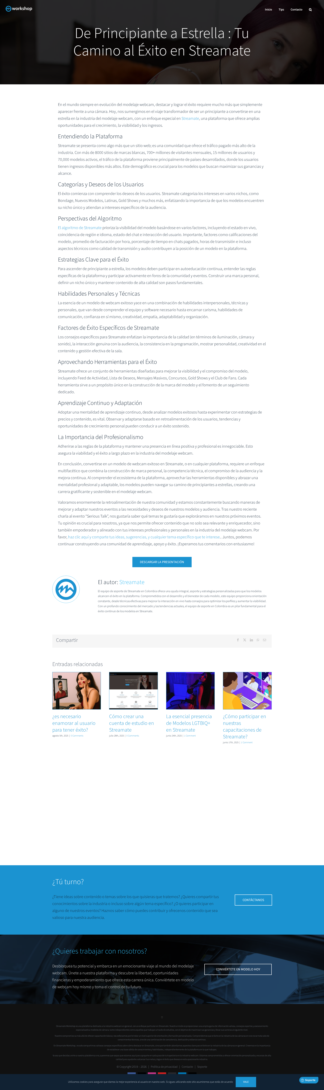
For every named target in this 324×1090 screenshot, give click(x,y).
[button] (310, 9)
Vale (246, 1082)
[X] (244, 640)
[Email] (264, 640)
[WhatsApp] (258, 640)
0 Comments (77, 735)
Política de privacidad (164, 1067)
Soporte (202, 1067)
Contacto (187, 1067)
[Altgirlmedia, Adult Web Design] (162, 1019)
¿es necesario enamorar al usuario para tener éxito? (76, 690)
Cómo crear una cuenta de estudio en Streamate (133, 690)
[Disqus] (162, 800)
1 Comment (190, 735)
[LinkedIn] (251, 640)
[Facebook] (238, 640)
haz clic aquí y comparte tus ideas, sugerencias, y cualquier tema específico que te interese (144, 537)
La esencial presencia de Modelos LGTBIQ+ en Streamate (190, 690)
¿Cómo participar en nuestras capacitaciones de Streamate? (247, 690)
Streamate (190, 118)
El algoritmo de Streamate (80, 228)
